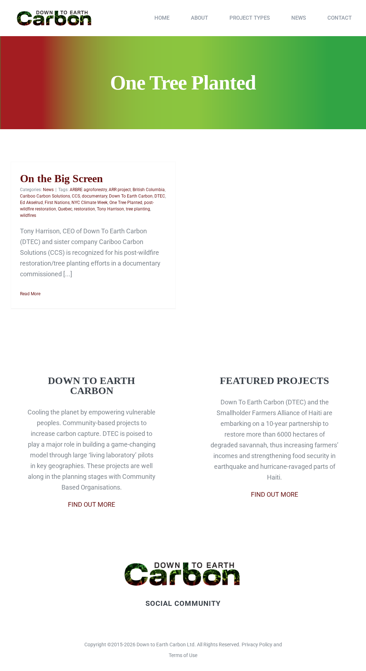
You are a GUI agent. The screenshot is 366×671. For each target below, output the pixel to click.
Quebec (65, 208)
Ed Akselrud (31, 202)
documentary (94, 196)
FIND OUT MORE (91, 504)
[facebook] (164, 622)
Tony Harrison (110, 208)
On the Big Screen (61, 178)
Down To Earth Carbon (131, 196)
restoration (84, 208)
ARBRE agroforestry (88, 189)
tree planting (138, 208)
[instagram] (189, 622)
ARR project (120, 189)
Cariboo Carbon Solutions (45, 196)
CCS (76, 196)
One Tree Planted (125, 202)
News (48, 189)
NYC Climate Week (89, 202)
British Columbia (149, 189)
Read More (30, 293)
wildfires (28, 215)
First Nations (57, 202)
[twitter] (176, 622)
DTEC (159, 196)
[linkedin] (201, 622)
